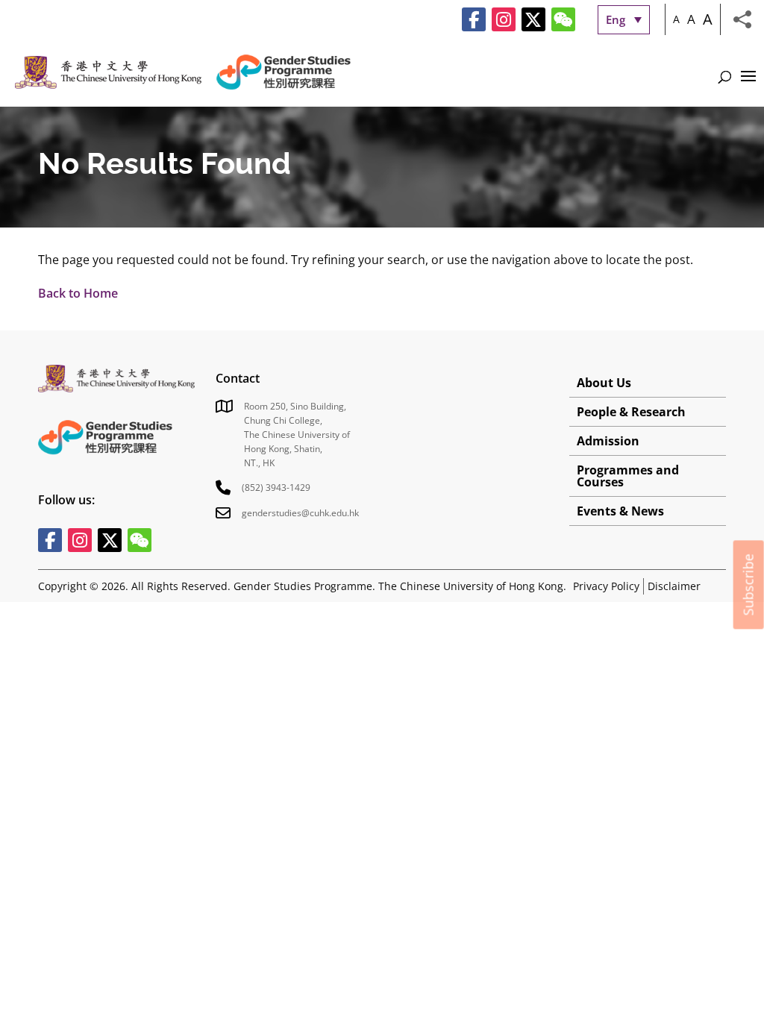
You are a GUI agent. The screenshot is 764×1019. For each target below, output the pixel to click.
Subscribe (748, 584)
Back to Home (78, 293)
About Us (604, 382)
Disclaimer (674, 586)
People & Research (631, 412)
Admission (608, 441)
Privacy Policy (606, 586)
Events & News (620, 511)
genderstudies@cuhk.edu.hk (300, 513)
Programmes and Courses (628, 476)
